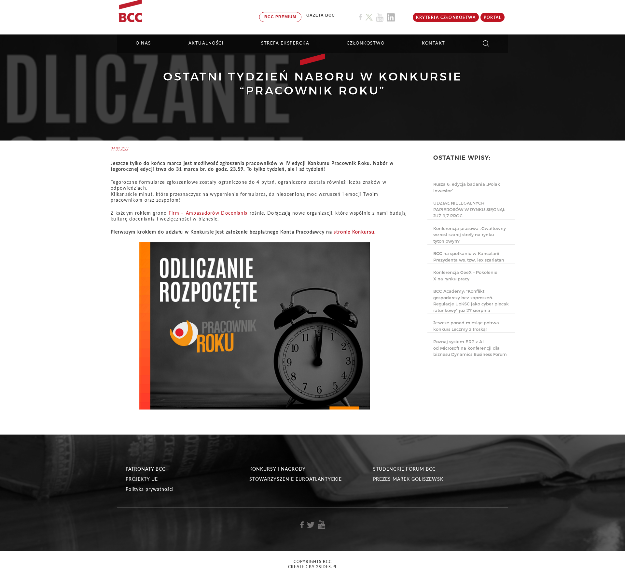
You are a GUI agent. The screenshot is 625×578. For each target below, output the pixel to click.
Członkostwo (366, 43)
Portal (492, 17)
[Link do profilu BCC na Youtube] (379, 17)
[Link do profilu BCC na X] (369, 17)
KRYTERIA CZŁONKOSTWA (446, 17)
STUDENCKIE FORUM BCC (404, 469)
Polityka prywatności (150, 489)
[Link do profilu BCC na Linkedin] (390, 17)
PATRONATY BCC (145, 469)
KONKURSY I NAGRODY (277, 469)
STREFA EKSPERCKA (285, 43)
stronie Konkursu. (355, 232)
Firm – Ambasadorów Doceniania (208, 213)
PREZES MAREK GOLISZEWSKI (409, 479)
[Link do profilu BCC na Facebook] (360, 17)
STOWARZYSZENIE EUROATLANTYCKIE (295, 479)
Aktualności (206, 43)
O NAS (143, 43)
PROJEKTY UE (142, 479)
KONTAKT (433, 43)
